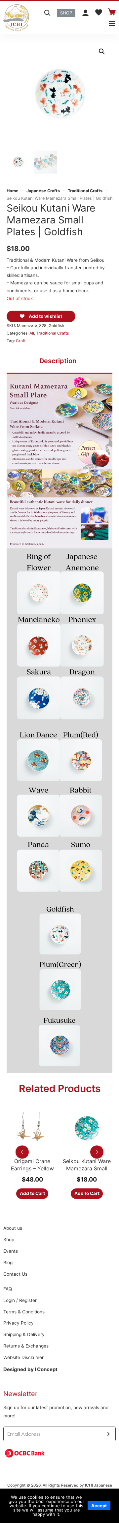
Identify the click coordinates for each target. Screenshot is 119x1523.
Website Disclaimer (23, 1357)
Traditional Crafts (85, 190)
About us (12, 1228)
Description (57, 361)
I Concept (46, 1369)
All (31, 333)
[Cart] (112, 12)
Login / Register (20, 1300)
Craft (20, 340)
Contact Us (15, 1274)
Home (13, 190)
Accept (99, 1505)
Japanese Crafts (43, 190)
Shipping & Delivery (24, 1334)
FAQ (7, 1288)
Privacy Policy (18, 1323)
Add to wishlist (45, 316)
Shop (8, 1239)
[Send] (108, 1434)
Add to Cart (32, 1193)
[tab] (58, 361)
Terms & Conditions (24, 1311)
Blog (8, 1262)
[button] (66, 13)
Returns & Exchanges (26, 1345)
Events (10, 1251)
